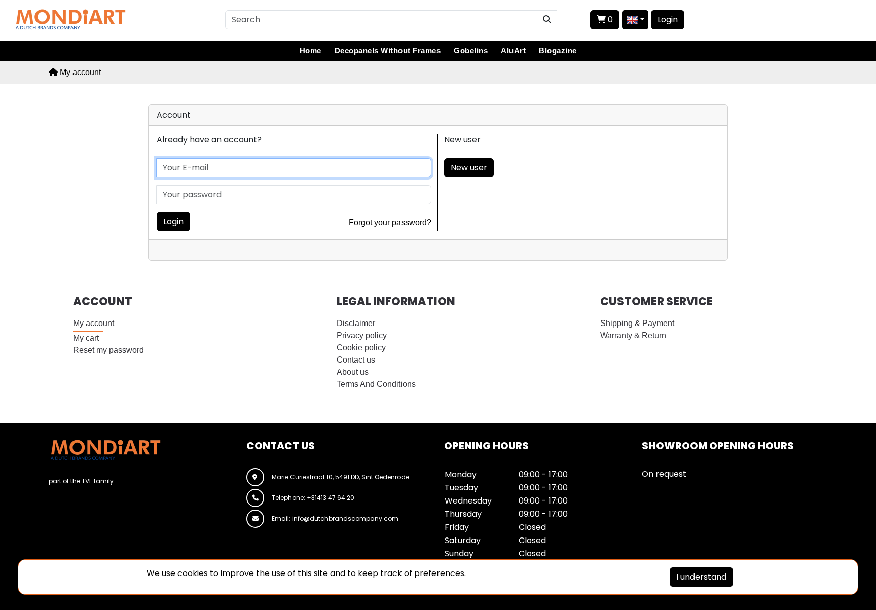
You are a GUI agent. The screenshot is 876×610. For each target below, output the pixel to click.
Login (668, 19)
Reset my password (108, 350)
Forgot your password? (390, 222)
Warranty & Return (633, 335)
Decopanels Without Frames (388, 50)
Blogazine (558, 50)
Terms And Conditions (376, 384)
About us (353, 372)
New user (469, 167)
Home (310, 50)
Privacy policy (362, 335)
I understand (701, 577)
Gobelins (471, 50)
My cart (86, 338)
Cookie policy (361, 347)
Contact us (356, 359)
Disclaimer (356, 323)
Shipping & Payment (637, 323)
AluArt (513, 50)
